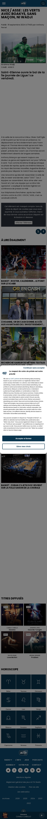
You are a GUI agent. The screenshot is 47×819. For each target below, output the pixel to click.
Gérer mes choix (23, 446)
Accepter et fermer (23, 438)
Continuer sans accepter (34, 367)
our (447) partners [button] (14, 379)
